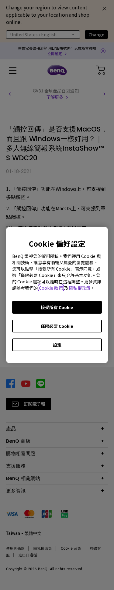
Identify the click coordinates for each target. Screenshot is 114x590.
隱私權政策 (80, 288)
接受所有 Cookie (57, 307)
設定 (57, 345)
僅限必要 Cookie (57, 326)
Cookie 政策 (51, 288)
